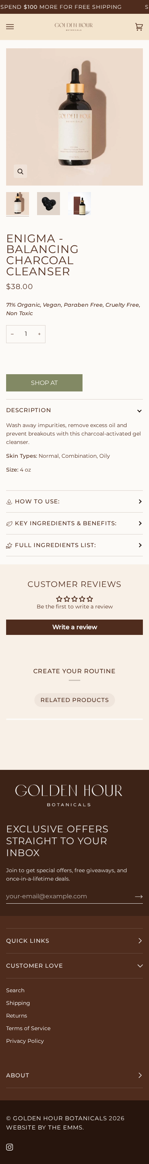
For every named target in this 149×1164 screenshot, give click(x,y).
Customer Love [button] (34, 965)
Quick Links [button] (27, 940)
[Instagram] (9, 1147)
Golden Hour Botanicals (60, 1118)
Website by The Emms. (45, 1127)
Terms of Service (28, 1028)
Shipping (18, 1003)
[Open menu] (17, 27)
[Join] (133, 896)
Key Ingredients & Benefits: (66, 523)
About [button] (17, 1075)
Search (15, 990)
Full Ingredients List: (55, 545)
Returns (16, 1016)
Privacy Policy (25, 1041)
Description (28, 410)
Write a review (74, 627)
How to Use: (37, 501)
